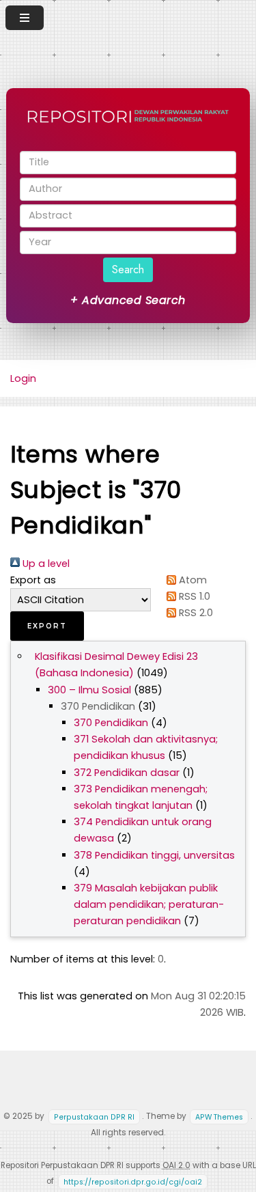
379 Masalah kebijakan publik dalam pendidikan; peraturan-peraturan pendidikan (149, 904)
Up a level (45, 563)
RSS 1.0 (193, 596)
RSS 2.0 (194, 613)
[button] (47, 626)
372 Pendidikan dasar (127, 772)
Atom (191, 580)
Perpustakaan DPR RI (94, 1116)
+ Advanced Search (127, 300)
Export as (33, 580)
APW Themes (219, 1116)
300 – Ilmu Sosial (89, 690)
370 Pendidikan (111, 723)
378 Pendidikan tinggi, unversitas (154, 855)
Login (23, 378)
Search (128, 269)
